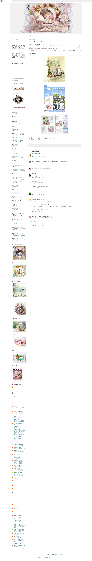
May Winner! (16, 424)
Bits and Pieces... (18, 508)
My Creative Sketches (18, 179)
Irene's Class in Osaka (18, 169)
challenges (15, 144)
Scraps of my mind (18, 472)
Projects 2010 (16, 192)
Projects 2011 (16, 193)
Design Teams (32, 35)
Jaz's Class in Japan (18, 170)
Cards (14, 143)
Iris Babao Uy (17, 499)
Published (50, 146)
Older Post (78, 223)
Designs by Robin (17, 480)
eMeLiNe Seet (34, 153)
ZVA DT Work (16, 238)
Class (14, 145)
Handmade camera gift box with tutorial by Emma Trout (19, 526)
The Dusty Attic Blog (18, 402)
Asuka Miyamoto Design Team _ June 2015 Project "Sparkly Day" (19, 517)
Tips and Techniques (17, 220)
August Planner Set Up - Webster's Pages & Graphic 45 (19, 482)
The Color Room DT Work (18, 213)
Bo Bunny (15, 137)
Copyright (61, 35)
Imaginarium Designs (18, 411)
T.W (32, 166)
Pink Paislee (16, 396)
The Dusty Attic (16, 215)
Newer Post (31, 223)
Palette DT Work (16, 188)
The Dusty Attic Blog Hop (19, 217)
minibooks (15, 174)
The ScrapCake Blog (18, 436)
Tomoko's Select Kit (17, 222)
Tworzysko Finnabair (18, 444)
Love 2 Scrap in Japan (19, 533)
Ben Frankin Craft (17, 136)
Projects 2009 (43, 146)
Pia (32, 191)
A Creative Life (17, 520)
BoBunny (15, 406)
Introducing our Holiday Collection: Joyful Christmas (19, 408)
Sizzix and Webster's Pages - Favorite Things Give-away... (19, 502)
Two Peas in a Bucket (18, 83)
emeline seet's (17, 492)
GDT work (15, 160)
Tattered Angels (17, 438)
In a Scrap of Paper (18, 543)
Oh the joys (16, 534)
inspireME (15, 80)
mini (33, 181)
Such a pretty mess (18, 460)
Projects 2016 (16, 200)
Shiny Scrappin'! (17, 468)
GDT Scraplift (16, 159)
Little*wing (16, 536)
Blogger (51, 557)
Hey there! (16, 427)
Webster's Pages (16, 227)
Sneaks (14, 208)
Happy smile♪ (16, 477)
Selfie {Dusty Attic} (18, 475)
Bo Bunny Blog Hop (17, 138)
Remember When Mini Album (19, 448)
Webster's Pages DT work (18, 233)
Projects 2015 (16, 199)
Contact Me (44, 35)
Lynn (33, 173)
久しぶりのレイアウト (17, 478)
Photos (14, 189)
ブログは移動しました (17, 458)
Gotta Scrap (16, 454)
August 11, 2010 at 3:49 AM (38, 169)
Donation (15, 153)
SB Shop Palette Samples (18, 203)
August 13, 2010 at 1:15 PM (38, 211)
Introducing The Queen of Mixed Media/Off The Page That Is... (19, 413)
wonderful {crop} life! (19, 529)
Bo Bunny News (16, 141)
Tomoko (33, 215)
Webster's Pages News (18, 235)
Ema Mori (15, 116)
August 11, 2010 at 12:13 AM (38, 156)
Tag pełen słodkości (18, 486)
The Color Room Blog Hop (18, 211)
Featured (15, 156)
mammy (33, 198)
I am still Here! (17, 466)
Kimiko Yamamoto (16, 117)
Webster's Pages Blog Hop (19, 231)
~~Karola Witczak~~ (18, 485)
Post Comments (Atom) (40, 225)
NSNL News (15, 185)
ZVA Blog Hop (16, 237)
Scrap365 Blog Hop (17, 206)
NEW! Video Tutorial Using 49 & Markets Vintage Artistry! (18, 462)
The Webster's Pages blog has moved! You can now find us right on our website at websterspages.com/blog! (19, 432)
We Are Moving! (17, 417)
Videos (53, 35)
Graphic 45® (16, 419)
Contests (15, 148)
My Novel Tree (16, 181)
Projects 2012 (16, 195)
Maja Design (16, 173)
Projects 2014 (16, 197)
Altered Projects (36, 146)
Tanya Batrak (34, 160)
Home (13, 35)
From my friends (16, 157)
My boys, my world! (18, 488)
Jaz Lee (15, 112)
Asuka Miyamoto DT (17, 134)
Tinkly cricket (17, 457)
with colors (16, 450)
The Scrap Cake (16, 219)
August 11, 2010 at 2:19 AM (38, 163)
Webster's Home (17, 429)
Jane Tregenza (17, 465)
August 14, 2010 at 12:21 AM (38, 219)
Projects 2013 (16, 196)
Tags (14, 209)
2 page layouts (16, 129)
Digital (15, 152)
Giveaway (15, 161)
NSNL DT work (16, 184)
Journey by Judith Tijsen (19, 445)
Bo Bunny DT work (17, 140)
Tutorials (15, 223)
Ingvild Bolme (17, 524)
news (14, 182)
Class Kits (15, 147)
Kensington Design (18, 511)
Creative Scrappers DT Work (19, 149)
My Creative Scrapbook (18, 176)
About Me (21, 35)
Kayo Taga (15, 113)
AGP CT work (16, 130)
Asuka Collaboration (17, 133)
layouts (15, 172)
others (14, 186)
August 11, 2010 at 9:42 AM (38, 187)
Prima (15, 416)
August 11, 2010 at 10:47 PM (38, 194)
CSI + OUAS (16, 541)
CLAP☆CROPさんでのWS (18, 537)
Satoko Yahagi (16, 115)
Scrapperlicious (17, 447)
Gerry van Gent (17, 474)
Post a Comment (33, 221)
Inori (14, 167)
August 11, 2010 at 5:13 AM (38, 177)
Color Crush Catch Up (18, 509)
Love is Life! (17, 504)
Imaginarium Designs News (19, 165)
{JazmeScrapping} (17, 515)
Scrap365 (15, 205)
